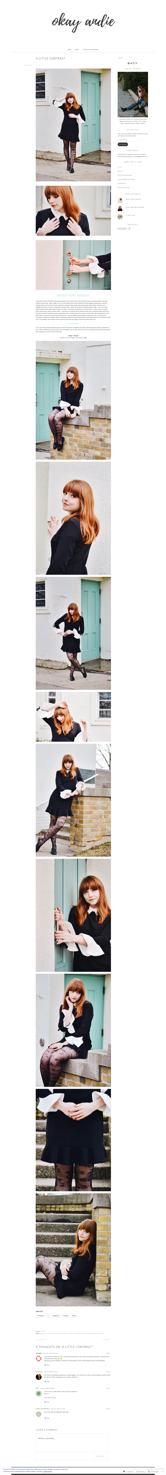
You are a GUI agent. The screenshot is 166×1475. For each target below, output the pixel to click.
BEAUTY (120, 171)
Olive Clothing (63, 1333)
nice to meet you (122, 144)
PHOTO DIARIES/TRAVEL (125, 175)
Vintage (94, 1333)
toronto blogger (76, 1333)
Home (69, 49)
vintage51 (39, 1371)
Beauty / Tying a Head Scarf (133, 199)
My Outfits (43, 1331)
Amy (37, 1388)
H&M (45, 1333)
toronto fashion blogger (86, 1333)
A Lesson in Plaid (130, 215)
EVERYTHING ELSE (124, 187)
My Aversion (106, 1339)
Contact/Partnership (90, 49)
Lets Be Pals (133, 130)
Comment (100, 1456)
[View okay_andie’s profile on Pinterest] (136, 63)
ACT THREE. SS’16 (42, 1339)
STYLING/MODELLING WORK (126, 179)
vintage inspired (100, 1333)
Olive (37, 327)
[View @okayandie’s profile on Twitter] (131, 63)
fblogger (42, 1333)
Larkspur (49, 1333)
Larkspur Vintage (56, 1333)
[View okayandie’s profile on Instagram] (134, 63)
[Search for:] (133, 57)
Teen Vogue (70, 1333)
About (77, 49)
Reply (108, 1353)
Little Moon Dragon (50, 1397)
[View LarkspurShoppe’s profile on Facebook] (129, 63)
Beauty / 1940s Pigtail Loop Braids (135, 207)
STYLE (120, 167)
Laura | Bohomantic (43, 1408)
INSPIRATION (121, 183)
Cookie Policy (47, 1471)
